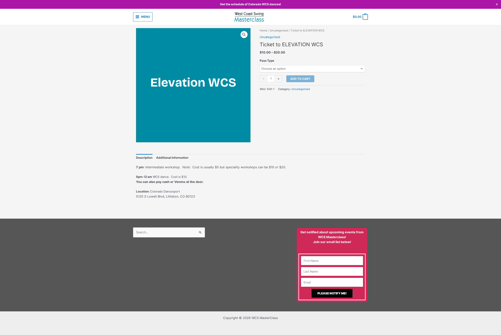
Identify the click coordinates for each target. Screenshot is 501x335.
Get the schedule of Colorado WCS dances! (250, 4)
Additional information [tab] (172, 157)
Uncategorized (279, 30)
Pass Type (267, 60)
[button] (244, 34)
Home (263, 30)
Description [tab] (144, 157)
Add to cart (300, 79)
